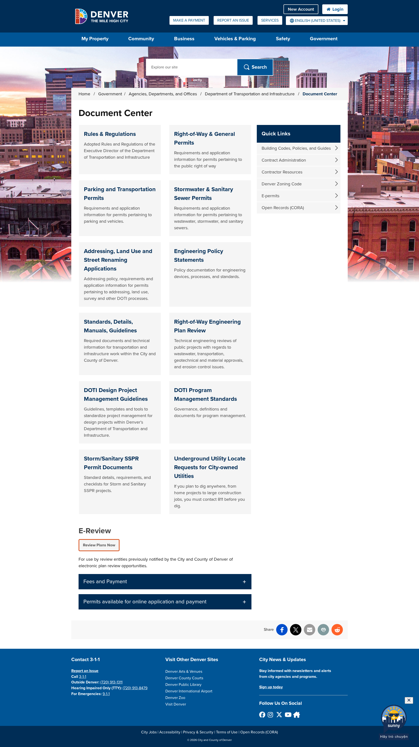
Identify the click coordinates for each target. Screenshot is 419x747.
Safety (283, 39)
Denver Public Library (183, 684)
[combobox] (317, 20)
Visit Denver (175, 704)
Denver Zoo (175, 698)
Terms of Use (227, 732)
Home (84, 94)
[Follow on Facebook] (262, 714)
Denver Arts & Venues (183, 671)
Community (141, 39)
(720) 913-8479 (135, 688)
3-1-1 (82, 676)
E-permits (270, 195)
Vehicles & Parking (235, 39)
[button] (165, 581)
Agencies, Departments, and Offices (163, 94)
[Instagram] (270, 714)
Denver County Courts (184, 678)
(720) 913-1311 (111, 682)
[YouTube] (287, 714)
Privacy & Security (198, 732)
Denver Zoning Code (282, 184)
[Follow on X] (279, 714)
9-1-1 (106, 694)
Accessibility (169, 732)
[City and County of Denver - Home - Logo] (101, 16)
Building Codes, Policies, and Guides (296, 148)
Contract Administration (284, 160)
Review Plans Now (99, 545)
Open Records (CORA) (283, 207)
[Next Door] (296, 714)
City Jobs (149, 732)
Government (324, 39)
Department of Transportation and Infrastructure (250, 94)
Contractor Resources (282, 172)
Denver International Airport (188, 691)
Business (184, 39)
